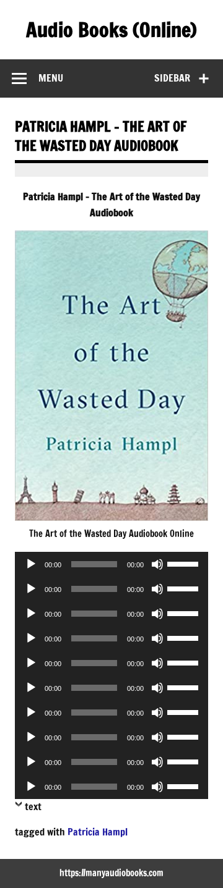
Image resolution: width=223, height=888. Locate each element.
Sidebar (172, 78)
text (33, 806)
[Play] (31, 564)
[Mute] (157, 564)
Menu (50, 78)
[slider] (184, 563)
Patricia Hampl (98, 832)
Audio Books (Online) (111, 29)
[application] (111, 564)
